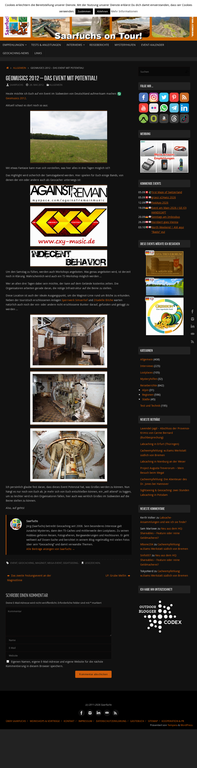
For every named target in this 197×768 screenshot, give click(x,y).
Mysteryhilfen (148, 379)
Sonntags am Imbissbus (165, 217)
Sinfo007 (145, 555)
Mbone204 (146, 544)
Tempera (173, 725)
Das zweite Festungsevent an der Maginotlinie (29, 578)
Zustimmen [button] (84, 11)
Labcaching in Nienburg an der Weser (163, 461)
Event (13, 563)
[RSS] (192, 341)
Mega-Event (54, 563)
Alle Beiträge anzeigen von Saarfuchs (50, 549)
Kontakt (69, 721)
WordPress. (186, 725)
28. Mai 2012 (36, 84)
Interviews (146, 366)
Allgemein (19, 68)
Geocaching (26, 563)
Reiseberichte (148, 385)
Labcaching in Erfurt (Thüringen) (159, 444)
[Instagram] (192, 319)
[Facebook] (192, 311)
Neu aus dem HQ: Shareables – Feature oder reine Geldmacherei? (161, 533)
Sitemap (153, 721)
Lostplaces (146, 372)
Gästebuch (137, 721)
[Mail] (192, 334)
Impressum (85, 721)
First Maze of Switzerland (166, 192)
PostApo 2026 (159, 202)
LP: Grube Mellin (116, 575)
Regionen (148, 394)
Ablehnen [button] (102, 11)
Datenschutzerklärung (111, 721)
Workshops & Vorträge (45, 721)
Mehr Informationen (124, 11)
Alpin (145, 390)
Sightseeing (70, 563)
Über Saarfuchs (16, 721)
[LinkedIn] (192, 326)
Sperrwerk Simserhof (75, 300)
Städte (146, 399)
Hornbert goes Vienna (164, 222)
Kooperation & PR (173, 721)
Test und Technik (150, 405)
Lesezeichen (92, 563)
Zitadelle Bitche (103, 300)
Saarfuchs (16, 84)
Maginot (40, 563)
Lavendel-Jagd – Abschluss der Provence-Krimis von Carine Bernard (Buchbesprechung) (165, 432)
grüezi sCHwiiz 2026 (163, 197)
